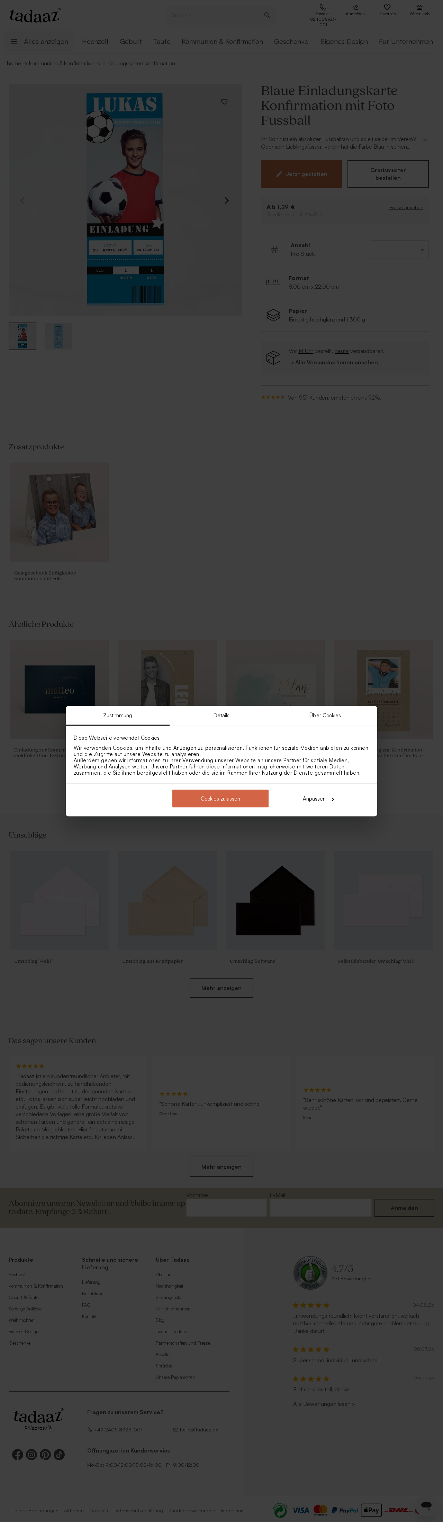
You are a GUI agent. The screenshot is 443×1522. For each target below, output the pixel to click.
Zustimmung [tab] (118, 715)
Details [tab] (222, 715)
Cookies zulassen (220, 798)
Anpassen (314, 798)
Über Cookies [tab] (325, 715)
